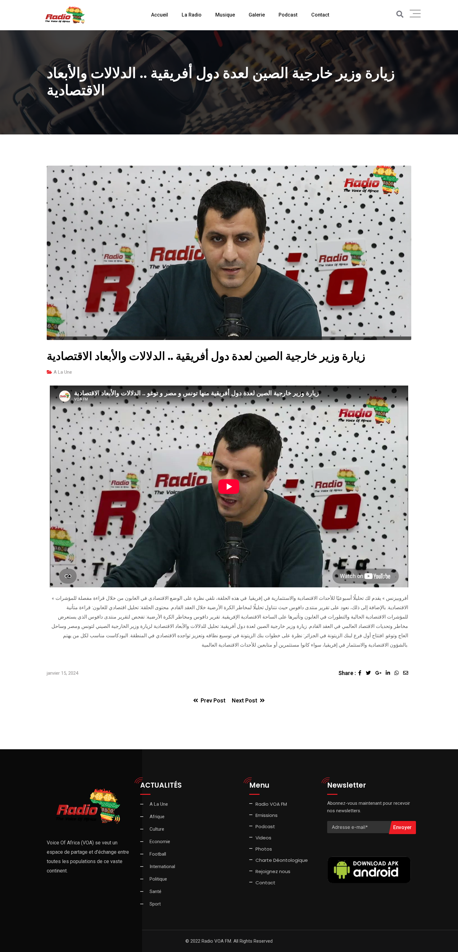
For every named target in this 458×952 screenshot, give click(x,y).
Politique (158, 879)
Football (158, 854)
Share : (347, 673)
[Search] (399, 14)
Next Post (244, 700)
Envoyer (402, 827)
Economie (160, 841)
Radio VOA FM (271, 804)
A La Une (63, 372)
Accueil (159, 15)
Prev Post (213, 700)
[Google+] (380, 673)
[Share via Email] (407, 673)
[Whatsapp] (398, 673)
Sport (155, 904)
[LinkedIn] (390, 673)
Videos (263, 837)
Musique (225, 15)
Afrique (157, 816)
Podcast (288, 15)
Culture (157, 829)
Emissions (266, 815)
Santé (155, 891)
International (162, 866)
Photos (263, 849)
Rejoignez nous (272, 871)
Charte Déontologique (282, 860)
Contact (265, 882)
